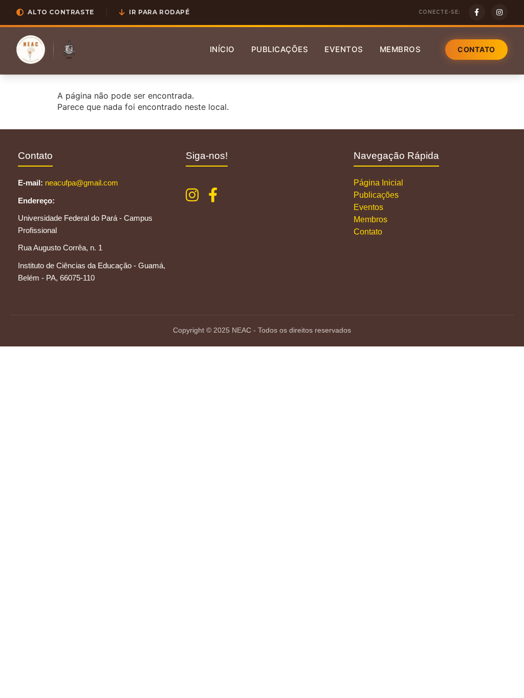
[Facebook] (477, 12)
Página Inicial (378, 182)
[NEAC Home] (30, 49)
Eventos (343, 49)
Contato (476, 49)
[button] (55, 12)
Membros (400, 49)
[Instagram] (499, 12)
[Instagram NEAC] (192, 195)
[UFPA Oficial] (69, 49)
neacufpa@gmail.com (81, 182)
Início (222, 49)
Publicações (280, 49)
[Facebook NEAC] (212, 195)
